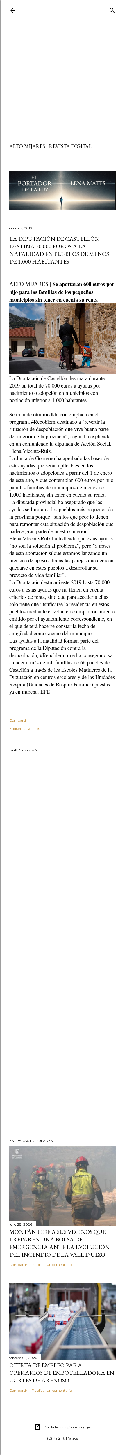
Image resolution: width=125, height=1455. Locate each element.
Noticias (33, 728)
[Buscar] (112, 9)
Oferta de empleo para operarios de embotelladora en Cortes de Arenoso (61, 1372)
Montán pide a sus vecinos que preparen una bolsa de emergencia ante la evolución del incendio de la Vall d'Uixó (59, 1243)
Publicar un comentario (52, 1264)
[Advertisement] (62, 80)
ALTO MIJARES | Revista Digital (50, 146)
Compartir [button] (18, 720)
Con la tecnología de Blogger (67, 1427)
